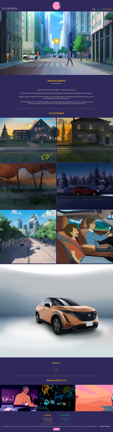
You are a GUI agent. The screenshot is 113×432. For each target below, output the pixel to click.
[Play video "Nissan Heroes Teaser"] (56, 43)
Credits (55, 363)
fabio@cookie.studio (65, 424)
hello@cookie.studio (47, 424)
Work (94, 9)
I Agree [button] (56, 429)
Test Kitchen (106, 9)
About (99, 9)
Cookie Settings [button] (104, 426)
